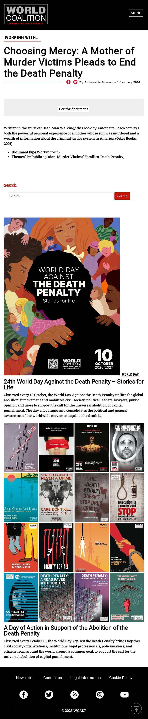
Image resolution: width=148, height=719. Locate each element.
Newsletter (25, 677)
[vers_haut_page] (136, 709)
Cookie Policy (120, 677)
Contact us (52, 677)
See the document (73, 108)
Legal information (85, 677)
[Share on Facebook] (68, 82)
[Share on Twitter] (75, 82)
